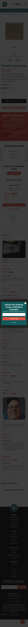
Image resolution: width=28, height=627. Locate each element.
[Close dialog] (25, 303)
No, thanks (14, 322)
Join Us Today (14, 318)
